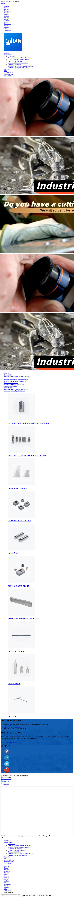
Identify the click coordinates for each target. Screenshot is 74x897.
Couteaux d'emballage (14, 64)
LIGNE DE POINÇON (16, 651)
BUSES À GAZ (13, 553)
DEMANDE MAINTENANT (9, 742)
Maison (6, 53)
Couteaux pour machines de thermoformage (20, 66)
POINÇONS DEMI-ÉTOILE (19, 586)
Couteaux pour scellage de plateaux (18, 67)
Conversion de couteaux (15, 61)
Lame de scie (11, 56)
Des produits (8, 54)
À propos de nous (9, 72)
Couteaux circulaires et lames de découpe (19, 58)
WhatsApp (6, 781)
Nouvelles (7, 69)
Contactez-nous (8, 74)
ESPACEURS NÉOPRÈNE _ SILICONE (23, 619)
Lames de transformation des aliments (18, 59)
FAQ (5, 71)
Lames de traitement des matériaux (18, 63)
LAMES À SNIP (14, 684)
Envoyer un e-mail (6, 779)
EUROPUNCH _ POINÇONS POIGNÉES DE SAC (27, 456)
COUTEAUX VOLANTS (17, 488)
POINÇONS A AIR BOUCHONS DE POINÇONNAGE (28, 423)
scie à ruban (7, 75)
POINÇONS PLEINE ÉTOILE (19, 521)
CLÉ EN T (12, 716)
